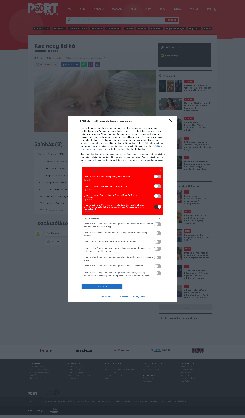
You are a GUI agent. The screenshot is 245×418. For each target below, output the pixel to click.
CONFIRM (102, 287)
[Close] (171, 121)
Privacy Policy (138, 297)
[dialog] (122, 209)
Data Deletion (106, 297)
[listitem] (122, 170)
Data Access (122, 297)
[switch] (157, 176)
